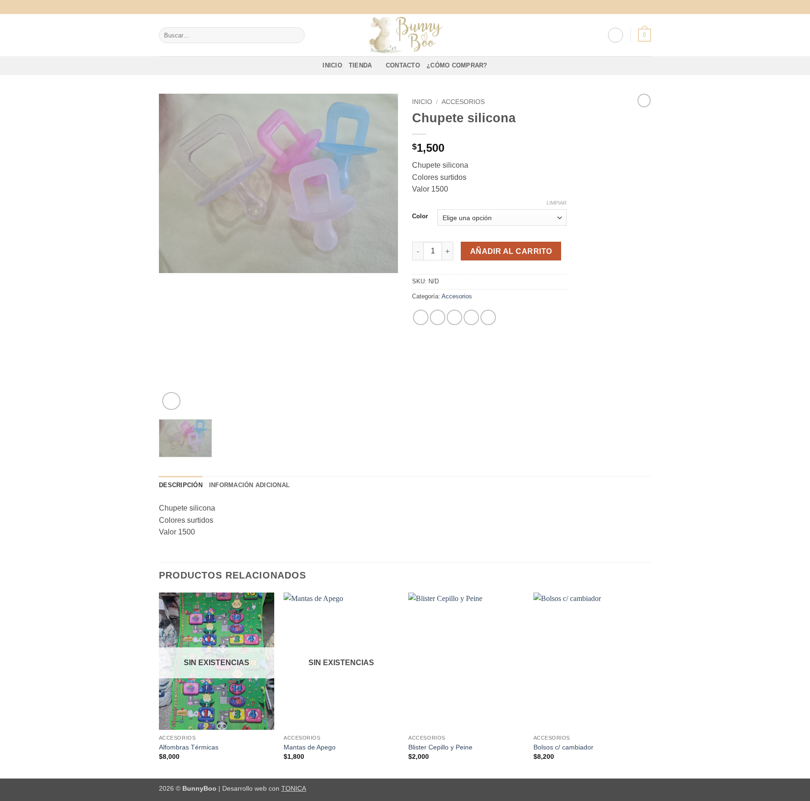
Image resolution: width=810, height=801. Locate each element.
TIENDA (360, 65)
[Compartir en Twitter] (437, 317)
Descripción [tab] (180, 485)
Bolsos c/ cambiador (563, 747)
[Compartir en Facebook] (420, 317)
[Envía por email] (454, 317)
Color (420, 216)
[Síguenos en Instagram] (646, 7)
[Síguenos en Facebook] (637, 7)
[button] (615, 35)
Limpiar (557, 203)
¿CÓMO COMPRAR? (457, 65)
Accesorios (463, 101)
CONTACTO (403, 65)
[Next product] (644, 100)
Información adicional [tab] (249, 485)
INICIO (332, 65)
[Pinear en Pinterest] (471, 317)
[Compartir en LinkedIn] (488, 317)
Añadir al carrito (511, 251)
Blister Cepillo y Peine (440, 747)
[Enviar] (295, 35)
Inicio (422, 101)
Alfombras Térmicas (188, 747)
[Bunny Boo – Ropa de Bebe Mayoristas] (405, 35)
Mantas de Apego (310, 747)
